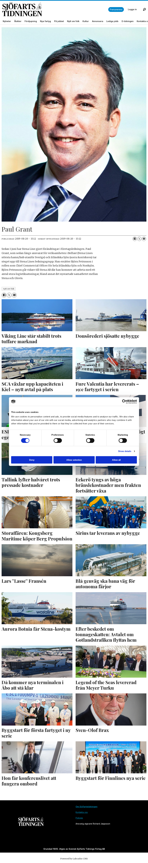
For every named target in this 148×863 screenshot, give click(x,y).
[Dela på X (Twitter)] (139, 239)
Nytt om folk (73, 21)
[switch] (58, 440)
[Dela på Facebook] (135, 239)
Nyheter (7, 21)
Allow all (116, 460)
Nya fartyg (45, 21)
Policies (79, 818)
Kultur (86, 21)
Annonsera (97, 21)
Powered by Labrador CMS (74, 858)
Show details (124, 451)
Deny (31, 460)
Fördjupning (31, 21)
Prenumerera (116, 9)
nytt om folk (8, 289)
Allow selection (74, 460)
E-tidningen (128, 21)
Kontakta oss (82, 812)
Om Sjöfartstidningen (86, 806)
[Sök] (144, 9)
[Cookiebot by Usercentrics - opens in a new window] (124, 401)
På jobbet (59, 21)
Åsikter (17, 21)
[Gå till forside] (55, 9)
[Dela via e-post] (144, 239)
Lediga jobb (112, 21)
